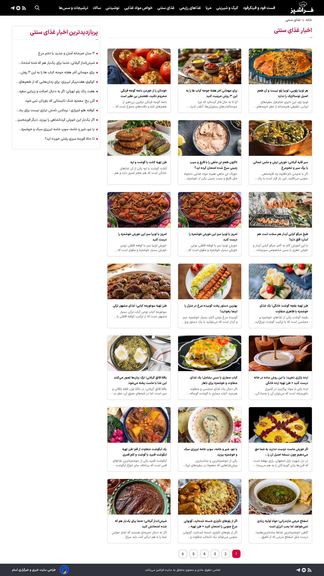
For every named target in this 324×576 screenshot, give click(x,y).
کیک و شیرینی (227, 8)
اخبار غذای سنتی (293, 30)
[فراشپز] (302, 7)
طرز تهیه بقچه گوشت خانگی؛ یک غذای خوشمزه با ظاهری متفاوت (283, 308)
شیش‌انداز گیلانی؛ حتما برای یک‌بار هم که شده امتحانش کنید (141, 524)
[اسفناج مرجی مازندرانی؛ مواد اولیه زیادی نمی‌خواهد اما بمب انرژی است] (280, 497)
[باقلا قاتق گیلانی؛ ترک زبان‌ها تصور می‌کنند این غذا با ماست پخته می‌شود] (139, 353)
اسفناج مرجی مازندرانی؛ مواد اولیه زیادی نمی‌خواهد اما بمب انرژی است (282, 524)
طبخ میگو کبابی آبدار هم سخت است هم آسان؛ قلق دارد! (282, 237)
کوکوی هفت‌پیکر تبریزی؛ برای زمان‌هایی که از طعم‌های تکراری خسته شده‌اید (57, 81)
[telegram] (12, 8)
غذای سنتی (166, 8)
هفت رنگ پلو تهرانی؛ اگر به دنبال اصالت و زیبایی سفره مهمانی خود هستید (57, 91)
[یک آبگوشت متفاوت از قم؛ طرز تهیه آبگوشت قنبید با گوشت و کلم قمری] (139, 425)
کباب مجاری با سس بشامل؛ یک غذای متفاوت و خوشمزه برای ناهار (213, 380)
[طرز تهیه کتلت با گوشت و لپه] (139, 138)
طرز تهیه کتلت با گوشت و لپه (148, 162)
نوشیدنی (112, 8)
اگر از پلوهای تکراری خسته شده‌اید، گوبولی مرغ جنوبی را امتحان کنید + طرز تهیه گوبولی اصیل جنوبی (210, 524)
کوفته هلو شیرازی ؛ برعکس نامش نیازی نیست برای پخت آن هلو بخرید (55, 110)
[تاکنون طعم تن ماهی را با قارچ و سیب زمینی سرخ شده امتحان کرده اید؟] (209, 138)
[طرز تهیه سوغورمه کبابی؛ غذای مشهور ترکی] (139, 281)
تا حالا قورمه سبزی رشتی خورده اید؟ (70, 138)
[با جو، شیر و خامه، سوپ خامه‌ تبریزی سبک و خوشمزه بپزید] (209, 425)
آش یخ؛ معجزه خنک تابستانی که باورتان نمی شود (60, 100)
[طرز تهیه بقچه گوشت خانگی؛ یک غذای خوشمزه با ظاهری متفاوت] (280, 281)
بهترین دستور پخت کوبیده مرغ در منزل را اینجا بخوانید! (211, 308)
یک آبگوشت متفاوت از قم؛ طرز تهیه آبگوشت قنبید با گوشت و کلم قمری (144, 452)
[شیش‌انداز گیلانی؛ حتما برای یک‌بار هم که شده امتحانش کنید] (139, 497)
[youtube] (17, 8)
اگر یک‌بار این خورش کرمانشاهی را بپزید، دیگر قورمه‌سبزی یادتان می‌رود (55, 119)
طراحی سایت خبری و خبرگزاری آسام (34, 570)
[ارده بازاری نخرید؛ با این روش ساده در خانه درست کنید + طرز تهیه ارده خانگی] (280, 353)
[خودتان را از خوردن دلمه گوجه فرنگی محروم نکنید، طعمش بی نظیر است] (139, 66)
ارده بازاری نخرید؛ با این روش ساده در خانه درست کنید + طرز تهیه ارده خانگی (281, 380)
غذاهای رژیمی (190, 8)
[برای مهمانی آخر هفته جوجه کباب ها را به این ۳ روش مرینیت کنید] (209, 66)
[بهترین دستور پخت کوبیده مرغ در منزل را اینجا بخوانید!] (209, 281)
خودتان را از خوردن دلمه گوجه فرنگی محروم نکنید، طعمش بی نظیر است (143, 93)
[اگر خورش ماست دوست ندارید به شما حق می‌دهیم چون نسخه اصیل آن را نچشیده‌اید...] (280, 425)
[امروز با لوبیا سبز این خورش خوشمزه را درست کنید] (209, 210)
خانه (309, 20)
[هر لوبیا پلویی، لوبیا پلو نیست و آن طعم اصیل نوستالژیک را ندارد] (280, 66)
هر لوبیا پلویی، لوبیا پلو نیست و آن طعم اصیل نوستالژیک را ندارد (282, 93)
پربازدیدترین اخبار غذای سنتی (64, 32)
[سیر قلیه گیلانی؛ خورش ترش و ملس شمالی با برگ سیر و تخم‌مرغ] (280, 138)
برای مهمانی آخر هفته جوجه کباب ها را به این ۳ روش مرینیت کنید (211, 93)
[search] (37, 7)
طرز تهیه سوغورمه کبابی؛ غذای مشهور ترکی (140, 306)
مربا (208, 8)
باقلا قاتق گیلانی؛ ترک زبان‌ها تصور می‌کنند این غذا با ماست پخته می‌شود (140, 380)
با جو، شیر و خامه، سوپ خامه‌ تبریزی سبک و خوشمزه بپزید (210, 452)
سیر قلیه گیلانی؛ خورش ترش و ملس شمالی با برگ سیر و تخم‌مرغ (280, 165)
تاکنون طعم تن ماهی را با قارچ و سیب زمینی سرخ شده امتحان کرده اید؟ (213, 165)
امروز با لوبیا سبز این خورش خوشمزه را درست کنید (213, 237)
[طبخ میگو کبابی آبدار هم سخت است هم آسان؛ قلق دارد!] (280, 210)
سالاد (97, 8)
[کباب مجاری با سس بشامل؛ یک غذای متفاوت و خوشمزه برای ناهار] (209, 353)
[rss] (23, 8)
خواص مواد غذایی (138, 8)
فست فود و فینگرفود (259, 8)
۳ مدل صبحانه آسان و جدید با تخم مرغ (66, 53)
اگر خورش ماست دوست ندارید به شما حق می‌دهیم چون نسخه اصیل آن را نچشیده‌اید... (281, 452)
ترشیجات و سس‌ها (73, 8)
